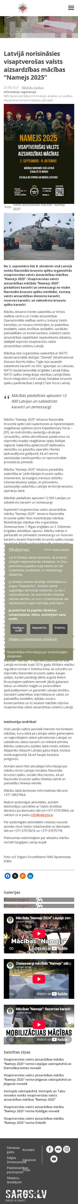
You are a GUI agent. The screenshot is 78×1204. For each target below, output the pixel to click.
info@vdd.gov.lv (42, 815)
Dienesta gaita (13, 1150)
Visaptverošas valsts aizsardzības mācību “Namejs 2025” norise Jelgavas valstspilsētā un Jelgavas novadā (37, 1079)
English (56, 549)
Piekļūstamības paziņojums (17, 1170)
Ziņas (26, 1170)
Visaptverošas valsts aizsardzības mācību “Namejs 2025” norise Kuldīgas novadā (34, 1109)
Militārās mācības (33, 87)
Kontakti (29, 1150)
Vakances (29, 1160)
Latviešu (65, 549)
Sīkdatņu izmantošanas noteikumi (33, 639)
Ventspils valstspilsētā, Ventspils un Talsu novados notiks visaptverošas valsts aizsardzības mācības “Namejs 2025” (34, 1095)
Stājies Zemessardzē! (16, 1160)
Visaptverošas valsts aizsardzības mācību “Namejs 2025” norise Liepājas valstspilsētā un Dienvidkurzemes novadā (37, 1063)
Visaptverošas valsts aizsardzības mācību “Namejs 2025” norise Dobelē (34, 1120)
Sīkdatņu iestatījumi (14, 1180)
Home (23, 8)
